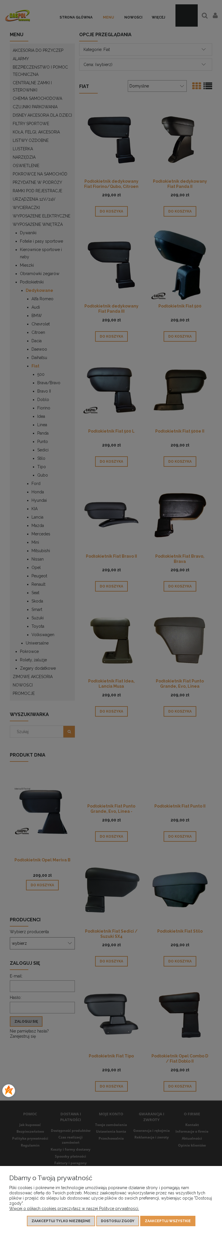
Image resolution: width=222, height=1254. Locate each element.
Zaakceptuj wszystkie (168, 1221)
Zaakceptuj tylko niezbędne (61, 1221)
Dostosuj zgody (117, 1221)
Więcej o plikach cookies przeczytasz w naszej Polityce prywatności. (74, 1208)
